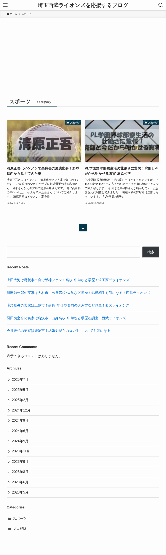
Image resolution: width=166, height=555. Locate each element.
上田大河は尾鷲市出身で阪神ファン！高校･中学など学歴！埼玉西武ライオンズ (68, 280)
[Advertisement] (83, 50)
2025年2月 (20, 400)
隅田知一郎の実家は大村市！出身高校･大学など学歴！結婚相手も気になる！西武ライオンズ (78, 293)
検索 (150, 252)
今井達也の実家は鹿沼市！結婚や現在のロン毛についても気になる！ (60, 330)
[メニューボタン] (5, 5)
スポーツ (20, 518)
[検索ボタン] (161, 5)
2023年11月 (21, 451)
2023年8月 (20, 472)
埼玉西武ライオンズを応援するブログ (83, 5)
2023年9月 (20, 461)
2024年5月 (20, 441)
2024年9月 (20, 420)
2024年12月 (21, 410)
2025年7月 (20, 379)
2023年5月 (20, 492)
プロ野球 (20, 529)
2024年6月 (20, 431)
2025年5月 (20, 390)
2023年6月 (20, 482)
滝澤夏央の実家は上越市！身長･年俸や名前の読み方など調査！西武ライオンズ (68, 305)
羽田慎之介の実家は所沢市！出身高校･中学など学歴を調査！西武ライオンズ (66, 318)
